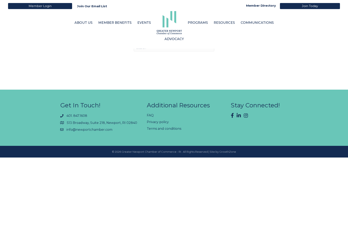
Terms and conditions (164, 129)
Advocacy (174, 39)
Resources (224, 23)
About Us (83, 23)
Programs (198, 23)
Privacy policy (158, 122)
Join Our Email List (92, 6)
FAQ (150, 115)
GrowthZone (227, 151)
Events (144, 23)
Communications (257, 23)
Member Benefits (115, 23)
